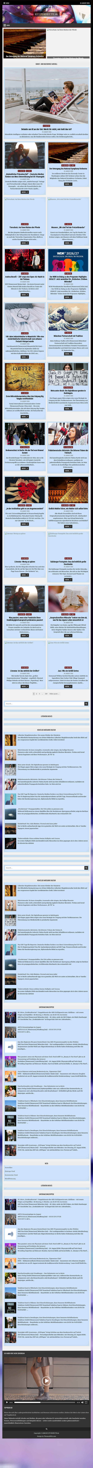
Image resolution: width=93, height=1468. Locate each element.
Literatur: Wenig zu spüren (25, 564)
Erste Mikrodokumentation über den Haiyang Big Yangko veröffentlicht (25, 399)
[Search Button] (46, 1431)
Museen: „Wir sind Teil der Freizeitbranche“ (68, 229)
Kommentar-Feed (11, 1177)
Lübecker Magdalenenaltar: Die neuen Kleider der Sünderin (39, 737)
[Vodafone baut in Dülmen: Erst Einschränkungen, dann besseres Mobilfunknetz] (10, 1128)
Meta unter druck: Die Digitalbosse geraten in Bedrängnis (68, 393)
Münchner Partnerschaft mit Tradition (68, 338)
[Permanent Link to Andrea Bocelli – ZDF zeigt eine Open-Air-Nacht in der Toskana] (25, 262)
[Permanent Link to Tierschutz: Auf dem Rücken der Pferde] (25, 212)
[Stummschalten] (82, 1404)
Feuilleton (69, 389)
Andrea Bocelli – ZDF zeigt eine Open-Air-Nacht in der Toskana (24, 280)
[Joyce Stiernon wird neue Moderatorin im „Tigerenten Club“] (10, 1083)
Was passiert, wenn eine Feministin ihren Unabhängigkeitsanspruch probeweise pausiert (25, 620)
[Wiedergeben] (7, 1404)
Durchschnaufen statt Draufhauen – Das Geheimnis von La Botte (41, 1088)
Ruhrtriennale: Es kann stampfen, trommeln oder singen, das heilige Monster (46, 752)
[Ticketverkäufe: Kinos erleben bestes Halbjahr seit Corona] (10, 850)
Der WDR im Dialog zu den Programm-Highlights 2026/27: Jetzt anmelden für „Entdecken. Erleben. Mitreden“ (68, 281)
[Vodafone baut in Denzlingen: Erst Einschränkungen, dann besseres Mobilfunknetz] (10, 1143)
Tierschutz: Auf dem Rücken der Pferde (25, 58)
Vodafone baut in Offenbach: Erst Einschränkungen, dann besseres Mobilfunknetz (47, 1103)
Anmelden (8, 1169)
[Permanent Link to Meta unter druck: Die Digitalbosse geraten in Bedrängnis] (68, 376)
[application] (46, 1383)
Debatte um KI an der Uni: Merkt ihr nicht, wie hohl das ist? (46, 131)
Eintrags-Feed (10, 1173)
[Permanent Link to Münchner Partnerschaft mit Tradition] (68, 319)
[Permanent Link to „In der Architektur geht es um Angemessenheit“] (25, 492)
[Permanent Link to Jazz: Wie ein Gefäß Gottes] (68, 655)
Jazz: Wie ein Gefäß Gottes (68, 673)
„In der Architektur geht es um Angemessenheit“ (25, 510)
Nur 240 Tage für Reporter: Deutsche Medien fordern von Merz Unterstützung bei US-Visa (50, 796)
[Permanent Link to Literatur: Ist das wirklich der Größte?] (25, 655)
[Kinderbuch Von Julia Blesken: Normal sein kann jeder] (10, 836)
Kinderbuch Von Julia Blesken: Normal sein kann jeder (37, 826)
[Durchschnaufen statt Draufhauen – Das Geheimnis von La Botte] (10, 1098)
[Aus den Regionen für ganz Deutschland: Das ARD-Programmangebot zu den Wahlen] (10, 1054)
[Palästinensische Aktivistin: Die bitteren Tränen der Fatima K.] (10, 791)
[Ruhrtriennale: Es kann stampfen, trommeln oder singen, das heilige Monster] (10, 762)
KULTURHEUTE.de (46, 14)
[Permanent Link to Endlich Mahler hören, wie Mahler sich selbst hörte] (68, 492)
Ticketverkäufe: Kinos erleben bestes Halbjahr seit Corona (39, 840)
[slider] (44, 1404)
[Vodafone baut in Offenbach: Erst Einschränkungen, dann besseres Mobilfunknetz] (10, 1113)
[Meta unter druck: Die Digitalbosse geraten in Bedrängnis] (10, 777)
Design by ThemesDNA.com (46, 1438)
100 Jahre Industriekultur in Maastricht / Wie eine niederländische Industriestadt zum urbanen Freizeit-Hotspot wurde (25, 341)
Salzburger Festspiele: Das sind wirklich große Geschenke (68, 565)
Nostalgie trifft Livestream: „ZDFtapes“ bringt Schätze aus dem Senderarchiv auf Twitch (49, 1147)
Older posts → (54, 696)
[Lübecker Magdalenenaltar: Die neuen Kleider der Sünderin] (10, 747)
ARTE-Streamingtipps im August (29, 1029)
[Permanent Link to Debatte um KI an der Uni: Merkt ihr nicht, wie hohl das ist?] (46, 98)
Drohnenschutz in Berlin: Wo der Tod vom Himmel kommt (25, 453)
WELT (29, 173)
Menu (7, 3)
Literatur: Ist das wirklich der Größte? (24, 673)
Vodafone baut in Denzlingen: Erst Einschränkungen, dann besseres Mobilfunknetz (48, 1132)
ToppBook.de (8, 1409)
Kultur (47, 128)
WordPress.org (10, 1181)
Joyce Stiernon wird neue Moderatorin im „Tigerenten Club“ (39, 1073)
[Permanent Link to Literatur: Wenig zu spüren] (25, 546)
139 (46, 696)
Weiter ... (25, 194)
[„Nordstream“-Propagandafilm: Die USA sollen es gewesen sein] (10, 821)
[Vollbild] (86, 1404)
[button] (46, 1382)
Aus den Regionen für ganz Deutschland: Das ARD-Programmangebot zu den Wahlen (48, 1044)
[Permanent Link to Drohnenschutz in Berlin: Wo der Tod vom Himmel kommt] (25, 436)
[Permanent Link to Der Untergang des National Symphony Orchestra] (68, 154)
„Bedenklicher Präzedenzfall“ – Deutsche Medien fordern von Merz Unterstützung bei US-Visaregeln (24, 177)
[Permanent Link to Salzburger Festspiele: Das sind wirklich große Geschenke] (68, 546)
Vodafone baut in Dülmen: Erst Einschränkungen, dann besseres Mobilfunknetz (46, 1118)
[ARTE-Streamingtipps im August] (10, 1039)
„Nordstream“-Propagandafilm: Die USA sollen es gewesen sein (40, 811)
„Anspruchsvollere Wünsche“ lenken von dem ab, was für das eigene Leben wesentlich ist (68, 620)
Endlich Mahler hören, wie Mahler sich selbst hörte (68, 510)
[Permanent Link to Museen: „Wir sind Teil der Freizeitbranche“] (68, 212)
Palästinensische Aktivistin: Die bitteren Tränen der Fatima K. (68, 453)
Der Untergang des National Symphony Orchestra (68, 170)
